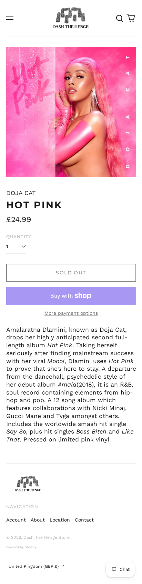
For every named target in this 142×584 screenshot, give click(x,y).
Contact (84, 520)
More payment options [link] (71, 313)
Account (16, 520)
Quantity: (19, 236)
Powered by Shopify (21, 547)
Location (60, 520)
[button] (119, 18)
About (38, 520)
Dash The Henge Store (46, 537)
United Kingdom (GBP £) (34, 566)
